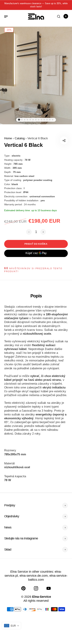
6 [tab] (33, 119)
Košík (65, 16)
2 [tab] (22, 119)
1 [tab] (19, 120)
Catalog (20, 138)
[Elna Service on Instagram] (36, 588)
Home (8, 138)
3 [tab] (24, 119)
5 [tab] (30, 119)
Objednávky (11, 516)
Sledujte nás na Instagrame (21, 538)
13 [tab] (52, 119)
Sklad (7, 549)
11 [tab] (47, 119)
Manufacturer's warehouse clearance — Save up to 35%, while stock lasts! (36, 5)
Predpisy (9, 505)
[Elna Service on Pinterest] (23, 588)
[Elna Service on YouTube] (48, 588)
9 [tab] (41, 119)
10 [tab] (44, 119)
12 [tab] (50, 119)
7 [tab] (36, 119)
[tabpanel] (36, 73)
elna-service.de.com (34, 575)
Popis (36, 295)
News (7, 527)
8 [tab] (38, 119)
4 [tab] (27, 119)
